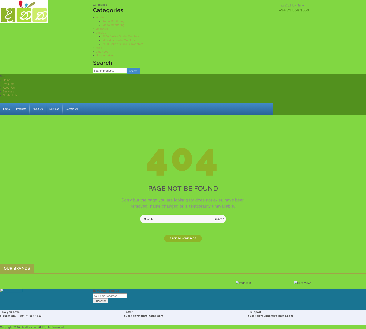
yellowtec (102, 28)
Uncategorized (105, 55)
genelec (101, 32)
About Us (9, 87)
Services (8, 91)
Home (6, 80)
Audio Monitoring (113, 21)
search (133, 71)
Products (8, 84)
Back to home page (183, 238)
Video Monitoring (113, 25)
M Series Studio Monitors (119, 40)
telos (99, 48)
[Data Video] (322, 282)
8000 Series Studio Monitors (121, 36)
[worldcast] (263, 282)
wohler (100, 17)
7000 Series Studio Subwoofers (123, 44)
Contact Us (10, 95)
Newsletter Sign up (106, 290)
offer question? (131, 314)
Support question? (255, 314)
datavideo (102, 51)
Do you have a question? (10, 314)
